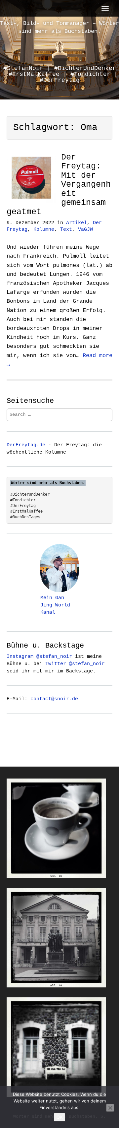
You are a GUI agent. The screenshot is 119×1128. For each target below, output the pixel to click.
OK (59, 1117)
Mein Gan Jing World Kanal (55, 605)
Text (66, 229)
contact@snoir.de (54, 699)
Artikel (76, 223)
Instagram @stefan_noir (39, 656)
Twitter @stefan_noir (75, 664)
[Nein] (110, 1108)
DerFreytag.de (26, 445)
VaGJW (85, 229)
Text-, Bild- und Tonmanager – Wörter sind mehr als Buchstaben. (59, 27)
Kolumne (43, 229)
